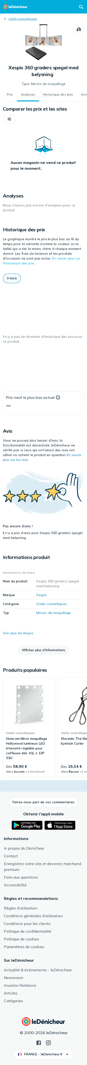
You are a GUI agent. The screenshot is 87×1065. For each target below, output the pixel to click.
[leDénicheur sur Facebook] (39, 1042)
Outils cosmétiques (22, 19)
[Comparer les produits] (78, 29)
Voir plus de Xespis (18, 633)
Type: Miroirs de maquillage (43, 84)
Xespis (41, 595)
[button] (9, 119)
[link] (29, 727)
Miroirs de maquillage (53, 613)
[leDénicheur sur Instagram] (48, 1042)
